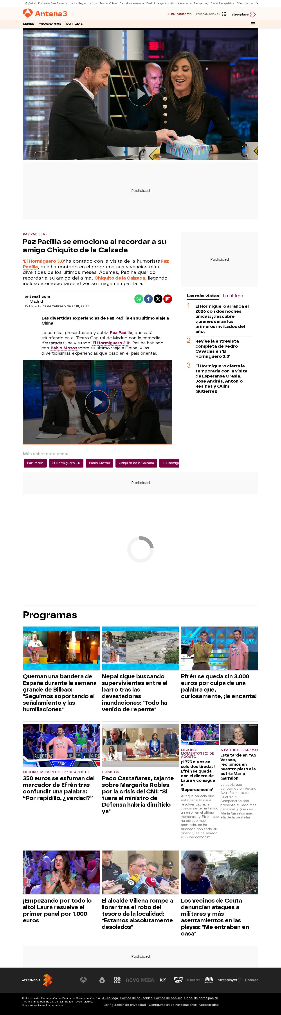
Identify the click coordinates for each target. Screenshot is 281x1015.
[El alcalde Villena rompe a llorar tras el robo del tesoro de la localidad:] (140, 873)
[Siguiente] (256, 3)
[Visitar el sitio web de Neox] (117, 980)
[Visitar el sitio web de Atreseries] (163, 980)
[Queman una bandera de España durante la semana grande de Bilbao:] (61, 649)
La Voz (93, 3)
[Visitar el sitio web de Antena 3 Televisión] (86, 980)
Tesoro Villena (108, 3)
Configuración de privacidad (124, 1004)
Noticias (74, 24)
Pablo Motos (63, 348)
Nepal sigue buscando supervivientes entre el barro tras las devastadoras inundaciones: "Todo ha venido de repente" (135, 693)
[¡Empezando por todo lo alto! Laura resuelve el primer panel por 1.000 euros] (61, 873)
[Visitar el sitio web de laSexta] (102, 980)
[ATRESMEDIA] (37, 980)
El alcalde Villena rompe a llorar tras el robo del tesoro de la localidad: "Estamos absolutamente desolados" (137, 913)
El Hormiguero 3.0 (44, 261)
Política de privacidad (136, 998)
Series (28, 24)
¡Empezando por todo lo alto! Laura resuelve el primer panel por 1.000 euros (57, 910)
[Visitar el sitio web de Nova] (132, 980)
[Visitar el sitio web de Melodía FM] (209, 980)
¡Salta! (32, 3)
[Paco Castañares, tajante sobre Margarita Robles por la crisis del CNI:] (140, 746)
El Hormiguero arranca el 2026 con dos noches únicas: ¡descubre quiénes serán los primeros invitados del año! (222, 319)
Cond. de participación (201, 998)
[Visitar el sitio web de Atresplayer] (230, 980)
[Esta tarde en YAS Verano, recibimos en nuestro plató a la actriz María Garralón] (239, 735)
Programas (50, 24)
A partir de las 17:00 (239, 750)
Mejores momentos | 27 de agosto (56, 772)
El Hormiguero (174, 463)
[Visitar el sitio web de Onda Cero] (178, 980)
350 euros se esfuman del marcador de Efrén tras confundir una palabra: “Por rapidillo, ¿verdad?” (59, 788)
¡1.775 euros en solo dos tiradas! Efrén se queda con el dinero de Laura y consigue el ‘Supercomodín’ (198, 776)
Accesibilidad (208, 1004)
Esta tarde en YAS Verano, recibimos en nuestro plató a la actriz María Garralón (238, 766)
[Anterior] (25, 3)
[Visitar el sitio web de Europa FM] (193, 980)
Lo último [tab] (233, 295)
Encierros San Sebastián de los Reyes (62, 3)
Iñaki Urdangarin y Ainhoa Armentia (169, 3)
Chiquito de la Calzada (136, 463)
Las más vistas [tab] (203, 295)
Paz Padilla (35, 463)
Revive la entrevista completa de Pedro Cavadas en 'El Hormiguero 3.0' (217, 349)
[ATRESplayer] (243, 14)
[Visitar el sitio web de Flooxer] (251, 980)
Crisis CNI (111, 772)
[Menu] (253, 23)
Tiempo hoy (201, 3)
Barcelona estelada (132, 3)
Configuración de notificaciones (173, 1004)
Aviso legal (110, 998)
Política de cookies (168, 998)
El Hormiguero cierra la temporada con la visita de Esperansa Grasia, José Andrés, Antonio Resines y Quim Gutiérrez (221, 378)
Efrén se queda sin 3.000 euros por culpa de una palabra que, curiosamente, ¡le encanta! (219, 686)
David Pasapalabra (222, 3)
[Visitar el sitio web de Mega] (148, 980)
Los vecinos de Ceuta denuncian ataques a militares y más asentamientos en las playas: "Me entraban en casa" (215, 917)
